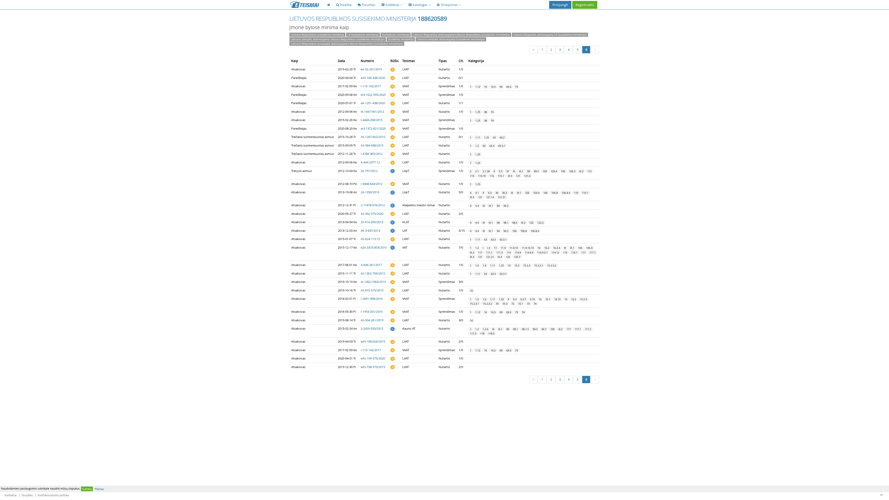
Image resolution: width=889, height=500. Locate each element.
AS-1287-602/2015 (373, 137)
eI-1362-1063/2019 (373, 282)
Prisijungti (560, 5)
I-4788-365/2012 (371, 154)
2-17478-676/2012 (373, 205)
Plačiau (99, 489)
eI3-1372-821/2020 (373, 128)
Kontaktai (11, 495)
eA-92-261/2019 (371, 69)
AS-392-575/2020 (372, 214)
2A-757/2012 (369, 171)
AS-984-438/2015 (372, 145)
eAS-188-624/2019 (373, 341)
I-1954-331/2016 (371, 311)
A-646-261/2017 (371, 265)
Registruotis (585, 5)
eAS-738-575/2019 (373, 367)
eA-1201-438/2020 (373, 103)
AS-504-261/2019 (372, 320)
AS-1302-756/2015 (373, 273)
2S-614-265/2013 (372, 222)
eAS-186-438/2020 (373, 78)
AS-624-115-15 (370, 239)
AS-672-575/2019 (372, 290)
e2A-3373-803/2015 (374, 247)
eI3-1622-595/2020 (373, 95)
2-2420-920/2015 (372, 328)
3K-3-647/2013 (370, 230)
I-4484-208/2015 (371, 120)
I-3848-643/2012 (371, 184)
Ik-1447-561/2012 (372, 111)
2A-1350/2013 (370, 192)
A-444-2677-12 (370, 162)
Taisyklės (27, 495)
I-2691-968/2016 (371, 299)
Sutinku (87, 489)
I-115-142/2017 (371, 86)
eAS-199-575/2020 (373, 358)
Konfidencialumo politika (53, 495)
